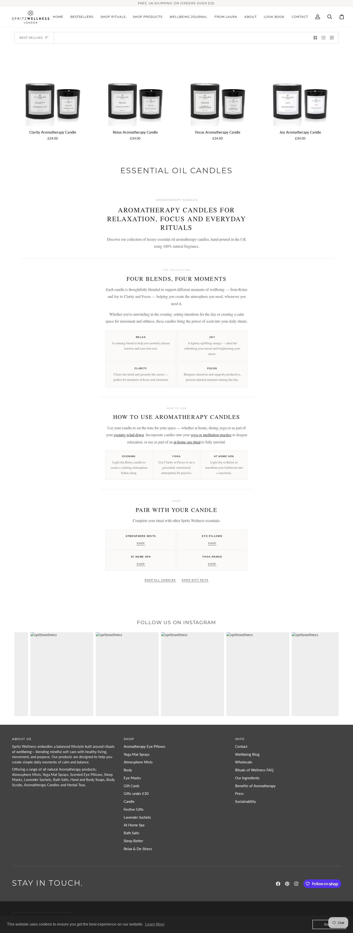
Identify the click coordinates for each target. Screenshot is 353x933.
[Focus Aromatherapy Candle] (217, 87)
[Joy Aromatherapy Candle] (300, 87)
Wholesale (243, 762)
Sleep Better (133, 841)
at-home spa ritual (187, 441)
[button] (113, 17)
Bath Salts (131, 833)
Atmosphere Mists (138, 762)
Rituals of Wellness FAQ (254, 770)
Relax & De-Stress (138, 849)
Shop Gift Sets (195, 580)
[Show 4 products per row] (333, 37)
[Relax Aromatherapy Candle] (135, 87)
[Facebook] (278, 884)
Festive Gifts (134, 809)
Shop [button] (129, 739)
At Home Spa (134, 825)
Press (239, 794)
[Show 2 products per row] (315, 37)
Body (128, 770)
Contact (241, 746)
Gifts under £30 (136, 794)
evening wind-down (129, 434)
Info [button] (239, 739)
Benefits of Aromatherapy (255, 786)
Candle (129, 801)
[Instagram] (296, 884)
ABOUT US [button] (21, 739)
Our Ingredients (247, 778)
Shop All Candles (160, 580)
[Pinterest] (287, 884)
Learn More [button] (154, 924)
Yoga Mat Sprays (137, 754)
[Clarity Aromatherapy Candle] (52, 87)
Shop (141, 543)
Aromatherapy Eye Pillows (144, 746)
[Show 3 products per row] (323, 37)
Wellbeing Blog (247, 754)
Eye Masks (132, 778)
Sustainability (245, 801)
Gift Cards (132, 786)
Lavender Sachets (137, 817)
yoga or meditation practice (211, 434)
